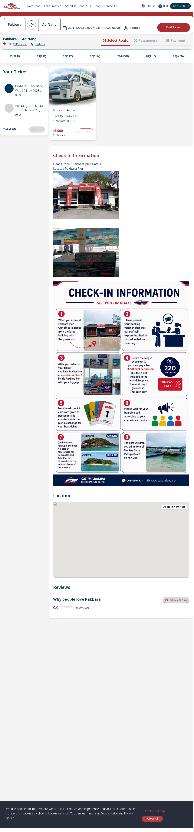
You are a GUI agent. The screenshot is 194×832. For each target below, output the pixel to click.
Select (85, 131)
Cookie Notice (109, 814)
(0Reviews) (82, 608)
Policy (97, 6)
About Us (85, 6)
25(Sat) (68, 56)
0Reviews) (20, 44)
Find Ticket (173, 27)
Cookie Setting (155, 811)
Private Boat (32, 6)
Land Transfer (52, 6)
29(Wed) (178, 56)
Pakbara (40, 44)
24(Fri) (41, 56)
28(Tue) (151, 56)
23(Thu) (14, 56)
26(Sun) (95, 56)
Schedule (70, 6)
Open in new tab (174, 507)
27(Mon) (123, 56)
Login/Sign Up (180, 6)
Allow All (152, 819)
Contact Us (110, 6)
